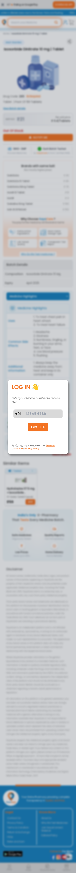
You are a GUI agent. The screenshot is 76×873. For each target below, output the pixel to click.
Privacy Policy (31, 448)
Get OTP (38, 427)
